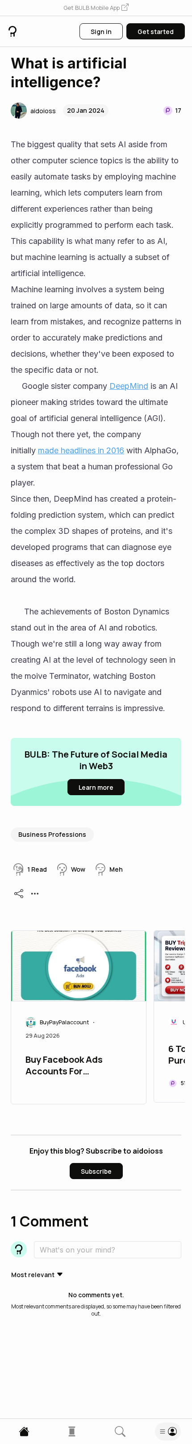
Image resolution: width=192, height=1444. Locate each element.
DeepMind (128, 386)
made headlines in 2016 (81, 450)
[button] (96, 8)
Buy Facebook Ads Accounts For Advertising (64, 1066)
